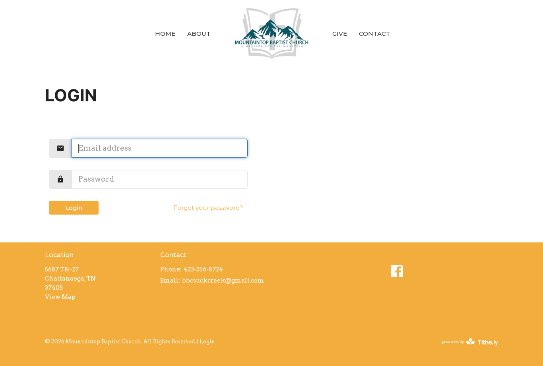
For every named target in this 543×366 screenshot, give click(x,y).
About (199, 33)
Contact (374, 33)
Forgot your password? (208, 207)
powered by (466, 348)
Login (73, 207)
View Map (60, 296)
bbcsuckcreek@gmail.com (223, 280)
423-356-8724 (203, 269)
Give (339, 33)
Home (165, 33)
